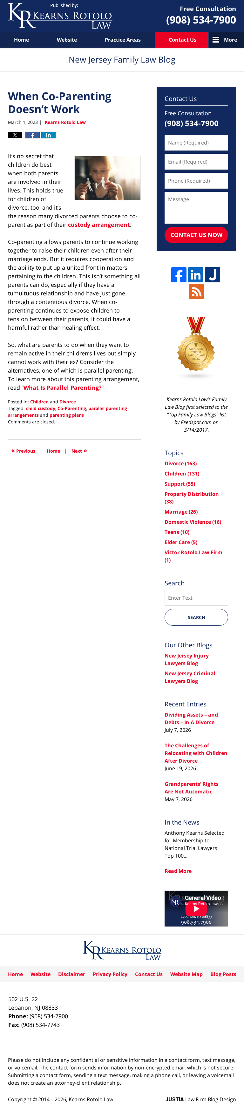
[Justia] (212, 274)
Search (196, 617)
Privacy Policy (110, 974)
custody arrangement (99, 224)
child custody (40, 408)
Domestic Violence (193, 521)
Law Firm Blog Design (201, 1099)
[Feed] (196, 291)
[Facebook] (178, 274)
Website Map (186, 974)
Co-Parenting (72, 408)
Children (39, 402)
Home (21, 39)
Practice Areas (123, 39)
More (230, 39)
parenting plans (67, 415)
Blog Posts (223, 974)
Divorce (67, 402)
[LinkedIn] (195, 274)
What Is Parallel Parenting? (63, 387)
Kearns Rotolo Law (91, 1099)
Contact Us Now (196, 235)
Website (67, 39)
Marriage (181, 511)
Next (79, 450)
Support (180, 483)
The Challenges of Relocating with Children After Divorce (196, 753)
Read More (178, 870)
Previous (23, 450)
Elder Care (181, 542)
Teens (177, 532)
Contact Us (182, 39)
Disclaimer (71, 974)
